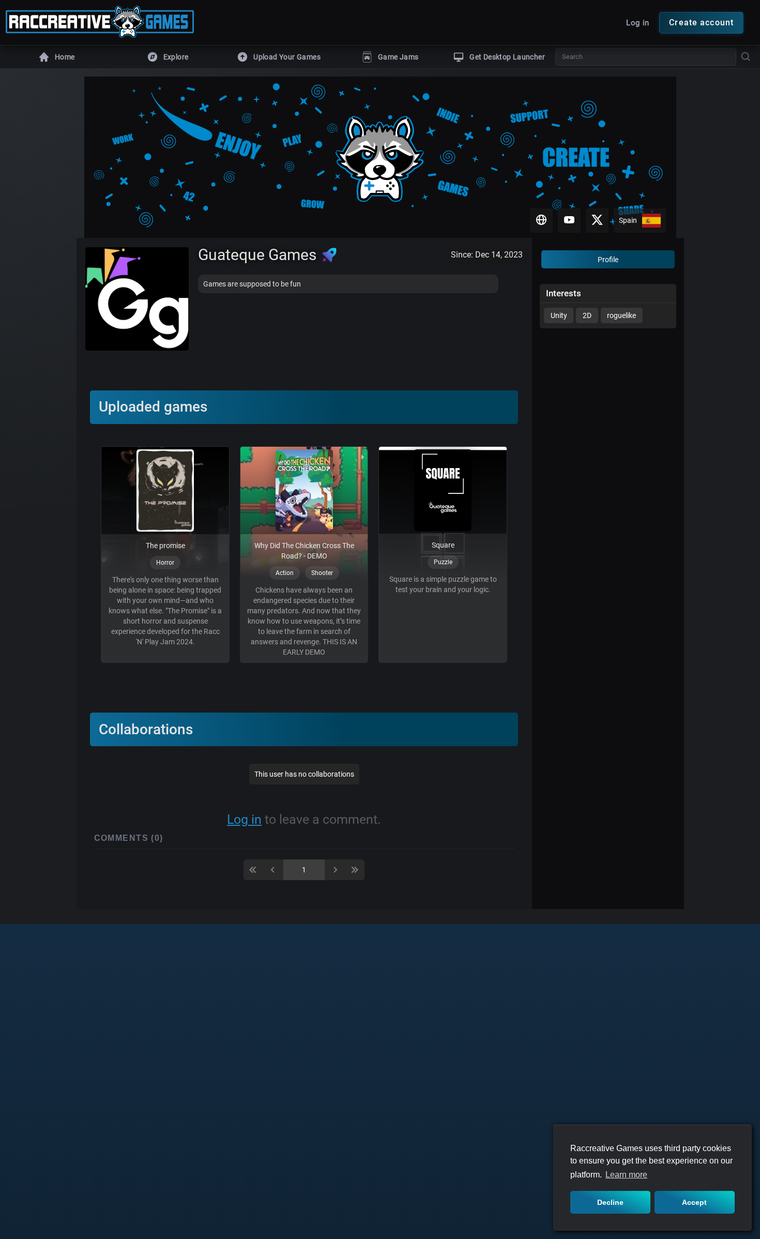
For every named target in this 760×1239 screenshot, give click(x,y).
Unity (559, 315)
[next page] (335, 869)
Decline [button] (610, 1202)
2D (587, 315)
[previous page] (273, 869)
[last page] (354, 869)
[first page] (253, 869)
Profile (608, 259)
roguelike (621, 315)
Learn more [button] (626, 1174)
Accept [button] (694, 1202)
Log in (638, 22)
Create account (701, 22)
